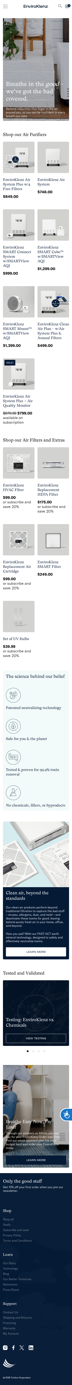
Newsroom (10, 1284)
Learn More (36, 952)
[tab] (28, 1051)
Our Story (9, 1263)
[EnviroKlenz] (36, 6)
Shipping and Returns (17, 1317)
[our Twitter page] (21, 1347)
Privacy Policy (12, 1235)
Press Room (11, 1290)
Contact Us (10, 1312)
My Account (11, 1333)
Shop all (8, 1219)
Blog (6, 1274)
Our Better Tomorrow (17, 1279)
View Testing (36, 1038)
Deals (7, 1224)
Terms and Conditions (17, 1240)
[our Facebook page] (13, 1347)
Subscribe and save (16, 1230)
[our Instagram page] (5, 1347)
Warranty (9, 1328)
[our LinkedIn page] (31, 1347)
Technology (10, 1268)
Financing (9, 1323)
